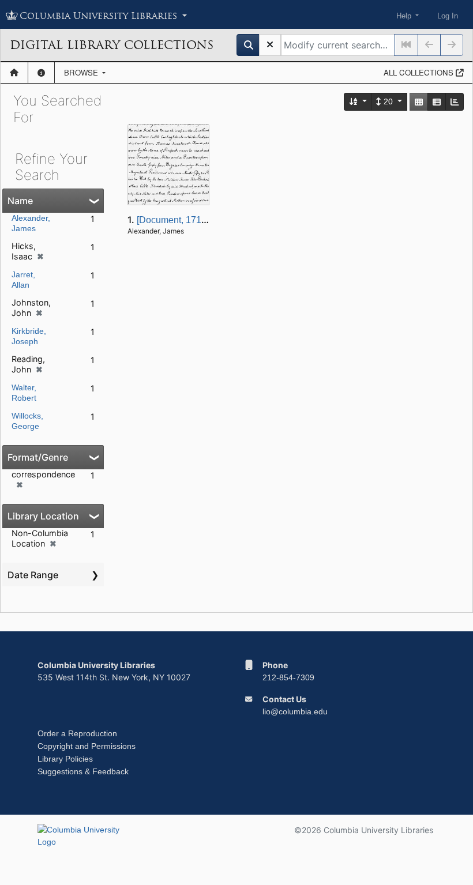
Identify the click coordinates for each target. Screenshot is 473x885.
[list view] (436, 102)
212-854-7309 (288, 677)
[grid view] (419, 102)
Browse (82, 72)
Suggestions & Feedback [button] (83, 771)
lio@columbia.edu (295, 711)
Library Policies (65, 758)
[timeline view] (454, 102)
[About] (41, 72)
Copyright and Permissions (86, 746)
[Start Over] (270, 45)
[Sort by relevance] (358, 102)
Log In (447, 16)
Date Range (32, 575)
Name (20, 200)
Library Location (43, 516)
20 (388, 101)
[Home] (14, 72)
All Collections (420, 72)
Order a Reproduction (77, 733)
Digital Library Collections (111, 45)
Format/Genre (37, 457)
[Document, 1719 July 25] (189, 220)
